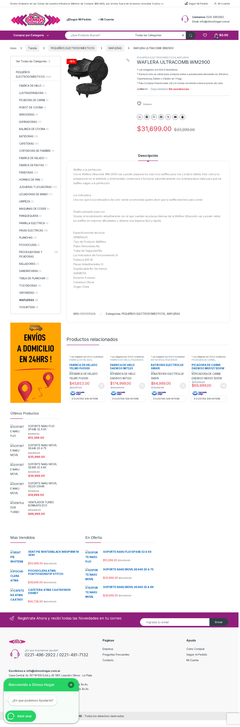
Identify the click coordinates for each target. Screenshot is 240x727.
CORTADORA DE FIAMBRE (36, 150)
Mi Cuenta (224, 3)
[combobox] (99, 35)
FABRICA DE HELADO (80, 359)
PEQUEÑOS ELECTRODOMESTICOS (72, 48)
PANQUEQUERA (30, 215)
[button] (127, 60)
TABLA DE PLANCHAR (34, 278)
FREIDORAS (28, 172)
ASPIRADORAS (30, 121)
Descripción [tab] (148, 156)
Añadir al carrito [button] (100, 386)
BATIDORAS (157, 359)
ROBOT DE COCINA (32, 107)
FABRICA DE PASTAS (33, 165)
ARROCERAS (28, 114)
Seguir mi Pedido (196, 654)
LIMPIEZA (26, 201)
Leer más (223, 386)
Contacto (108, 660)
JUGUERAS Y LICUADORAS (38, 187)
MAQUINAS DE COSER (34, 208)
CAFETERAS (29, 143)
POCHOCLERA (29, 244)
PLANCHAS (28, 237)
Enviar (219, 622)
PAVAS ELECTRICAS (33, 230)
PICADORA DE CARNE (203, 359)
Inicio (13, 48)
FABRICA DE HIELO (120, 359)
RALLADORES (29, 263)
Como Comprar (195, 648)
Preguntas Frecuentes (116, 654)
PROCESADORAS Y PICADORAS (38, 254)
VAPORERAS (28, 292)
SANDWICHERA (30, 271)
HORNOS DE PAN (31, 179)
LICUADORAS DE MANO (35, 194)
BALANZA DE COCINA (34, 129)
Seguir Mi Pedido (198, 3)
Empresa (108, 648)
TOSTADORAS (30, 285)
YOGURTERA (28, 307)
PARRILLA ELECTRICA (33, 223)
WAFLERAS (115, 48)
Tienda (32, 48)
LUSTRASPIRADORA (33, 93)
